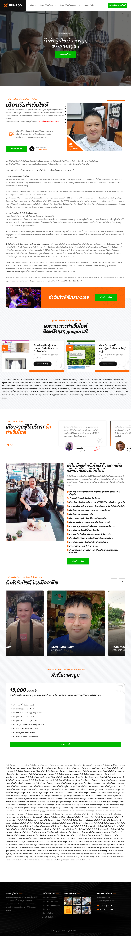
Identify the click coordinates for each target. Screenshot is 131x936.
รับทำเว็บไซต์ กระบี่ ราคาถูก (38, 764)
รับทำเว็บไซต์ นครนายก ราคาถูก (41, 774)
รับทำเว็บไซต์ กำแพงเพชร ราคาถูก (18, 768)
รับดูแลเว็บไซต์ (47, 913)
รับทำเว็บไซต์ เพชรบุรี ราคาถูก (57, 810)
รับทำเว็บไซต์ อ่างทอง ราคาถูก (91, 804)
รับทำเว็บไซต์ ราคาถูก (48, 5)
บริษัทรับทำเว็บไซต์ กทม (83, 813)
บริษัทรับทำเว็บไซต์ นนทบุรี (85, 826)
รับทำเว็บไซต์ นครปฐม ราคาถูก (66, 774)
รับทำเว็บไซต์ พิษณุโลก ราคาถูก (63, 786)
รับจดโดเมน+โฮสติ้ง (49, 897)
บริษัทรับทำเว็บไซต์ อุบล (23, 856)
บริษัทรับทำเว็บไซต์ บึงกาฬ (54, 829)
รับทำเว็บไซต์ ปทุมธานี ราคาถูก (87, 780)
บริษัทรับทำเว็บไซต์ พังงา (90, 832)
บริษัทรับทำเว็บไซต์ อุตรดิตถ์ (94, 853)
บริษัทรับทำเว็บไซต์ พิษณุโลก (58, 835)
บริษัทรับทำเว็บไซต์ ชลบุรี (53, 820)
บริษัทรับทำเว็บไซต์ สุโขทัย (47, 850)
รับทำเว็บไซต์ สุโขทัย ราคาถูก (107, 801)
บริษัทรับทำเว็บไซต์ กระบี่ (103, 813)
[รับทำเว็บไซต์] (68, 901)
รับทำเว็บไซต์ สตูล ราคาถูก (62, 795)
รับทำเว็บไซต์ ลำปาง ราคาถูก (61, 792)
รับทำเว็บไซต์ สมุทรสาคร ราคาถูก (26, 798)
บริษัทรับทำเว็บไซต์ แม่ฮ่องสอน (57, 859)
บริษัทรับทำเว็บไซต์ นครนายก (83, 823)
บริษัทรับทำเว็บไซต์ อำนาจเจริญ (47, 853)
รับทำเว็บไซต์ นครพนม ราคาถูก (91, 774)
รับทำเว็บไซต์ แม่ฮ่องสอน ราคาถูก (36, 813)
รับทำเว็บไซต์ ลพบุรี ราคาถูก (37, 792)
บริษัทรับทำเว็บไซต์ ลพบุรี (15, 841)
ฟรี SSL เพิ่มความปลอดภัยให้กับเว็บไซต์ (28, 713)
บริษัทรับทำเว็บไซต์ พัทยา (111, 832)
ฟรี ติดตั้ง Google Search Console (26, 717)
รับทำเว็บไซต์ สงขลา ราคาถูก (39, 795)
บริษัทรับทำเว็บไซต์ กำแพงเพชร (79, 817)
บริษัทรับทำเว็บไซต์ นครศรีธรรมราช (36, 826)
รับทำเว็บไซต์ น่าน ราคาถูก (111, 777)
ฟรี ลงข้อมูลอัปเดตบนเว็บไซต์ (24, 733)
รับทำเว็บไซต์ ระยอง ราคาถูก (109, 789)
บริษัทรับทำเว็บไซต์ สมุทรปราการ (51, 844)
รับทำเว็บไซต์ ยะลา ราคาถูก (16, 789)
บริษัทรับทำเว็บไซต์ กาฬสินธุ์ (54, 817)
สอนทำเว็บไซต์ (47, 917)
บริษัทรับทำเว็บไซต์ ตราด (40, 823)
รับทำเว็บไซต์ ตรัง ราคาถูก (93, 771)
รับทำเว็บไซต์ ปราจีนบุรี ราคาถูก (18, 783)
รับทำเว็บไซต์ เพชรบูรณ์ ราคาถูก (82, 810)
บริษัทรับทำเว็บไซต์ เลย (16, 859)
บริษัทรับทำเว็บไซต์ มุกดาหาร (102, 835)
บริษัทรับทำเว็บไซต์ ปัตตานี (48, 832)
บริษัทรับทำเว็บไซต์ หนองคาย (70, 850)
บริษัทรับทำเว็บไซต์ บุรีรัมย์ (75, 829)
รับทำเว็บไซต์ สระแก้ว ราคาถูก (75, 798)
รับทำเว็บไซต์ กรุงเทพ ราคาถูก (61, 764)
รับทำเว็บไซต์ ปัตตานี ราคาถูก (43, 783)
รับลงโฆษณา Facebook (51, 905)
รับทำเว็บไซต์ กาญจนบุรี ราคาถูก (86, 764)
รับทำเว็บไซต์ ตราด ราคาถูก (114, 771)
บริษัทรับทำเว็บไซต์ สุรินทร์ (26, 850)
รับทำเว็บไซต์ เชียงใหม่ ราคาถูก (32, 810)
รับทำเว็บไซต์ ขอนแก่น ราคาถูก (44, 768)
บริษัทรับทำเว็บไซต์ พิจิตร (36, 835)
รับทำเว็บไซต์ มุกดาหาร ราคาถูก (112, 786)
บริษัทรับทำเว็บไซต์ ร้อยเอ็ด (49, 838)
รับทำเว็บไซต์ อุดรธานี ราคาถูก (25, 807)
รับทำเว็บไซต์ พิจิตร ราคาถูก (39, 786)
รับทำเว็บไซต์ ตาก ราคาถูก (17, 774)
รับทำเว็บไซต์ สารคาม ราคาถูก (99, 798)
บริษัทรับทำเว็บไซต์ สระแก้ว (29, 847)
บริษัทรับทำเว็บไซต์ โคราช (80, 859)
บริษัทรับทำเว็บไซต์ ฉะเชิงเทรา (30, 820)
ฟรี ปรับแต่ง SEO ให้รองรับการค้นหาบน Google (30, 725)
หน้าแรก (33, 5)
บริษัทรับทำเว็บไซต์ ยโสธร (27, 838)
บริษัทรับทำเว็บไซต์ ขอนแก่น (102, 817)
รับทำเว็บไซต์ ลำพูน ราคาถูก (84, 792)
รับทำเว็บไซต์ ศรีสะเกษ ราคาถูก (108, 792)
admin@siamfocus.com (110, 905)
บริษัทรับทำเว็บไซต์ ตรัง (21, 823)
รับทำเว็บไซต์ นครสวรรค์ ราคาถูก (38, 777)
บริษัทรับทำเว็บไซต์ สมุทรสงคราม (77, 844)
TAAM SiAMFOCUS (52, 647)
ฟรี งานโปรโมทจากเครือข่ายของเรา (25, 736)
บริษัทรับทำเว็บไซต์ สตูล (28, 844)
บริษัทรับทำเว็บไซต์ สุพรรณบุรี (96, 847)
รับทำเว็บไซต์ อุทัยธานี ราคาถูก (74, 807)
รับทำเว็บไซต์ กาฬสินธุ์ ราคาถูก (112, 764)
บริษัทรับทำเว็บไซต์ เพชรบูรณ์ (113, 856)
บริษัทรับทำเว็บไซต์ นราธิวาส (107, 826)
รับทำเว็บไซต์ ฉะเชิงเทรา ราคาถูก (94, 768)
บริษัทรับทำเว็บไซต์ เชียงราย (44, 856)
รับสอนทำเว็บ (89, 5)
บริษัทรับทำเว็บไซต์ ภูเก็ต (80, 835)
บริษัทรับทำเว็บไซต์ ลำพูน (57, 841)
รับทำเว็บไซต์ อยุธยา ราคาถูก (67, 804)
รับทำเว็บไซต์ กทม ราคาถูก (16, 764)
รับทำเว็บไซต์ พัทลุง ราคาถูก (16, 786)
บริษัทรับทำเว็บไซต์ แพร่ (35, 859)
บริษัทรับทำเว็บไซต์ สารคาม (51, 847)
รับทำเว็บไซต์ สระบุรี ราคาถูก (51, 798)
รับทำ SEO (46, 909)
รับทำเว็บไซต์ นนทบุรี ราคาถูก (63, 777)
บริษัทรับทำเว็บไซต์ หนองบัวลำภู (95, 850)
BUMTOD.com (75, 930)
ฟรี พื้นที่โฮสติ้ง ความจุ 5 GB (23, 709)
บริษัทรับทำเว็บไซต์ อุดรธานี (71, 853)
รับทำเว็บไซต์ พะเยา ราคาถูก (66, 783)
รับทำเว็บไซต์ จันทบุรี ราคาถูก (69, 768)
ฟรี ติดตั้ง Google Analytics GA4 (25, 721)
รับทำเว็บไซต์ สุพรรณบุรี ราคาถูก (31, 801)
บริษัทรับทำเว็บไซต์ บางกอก (31, 829)
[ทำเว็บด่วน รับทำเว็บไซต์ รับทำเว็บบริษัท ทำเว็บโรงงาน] (13, 5)
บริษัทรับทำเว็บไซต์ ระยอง (92, 838)
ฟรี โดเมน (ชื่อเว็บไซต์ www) (23, 705)
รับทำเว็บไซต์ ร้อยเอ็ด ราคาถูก (62, 789)
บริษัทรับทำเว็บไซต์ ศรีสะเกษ (80, 841)
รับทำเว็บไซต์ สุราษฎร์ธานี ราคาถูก (58, 801)
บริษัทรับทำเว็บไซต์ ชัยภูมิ (95, 820)
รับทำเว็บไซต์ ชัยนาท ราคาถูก (24, 771)
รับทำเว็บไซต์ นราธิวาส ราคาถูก (88, 777)
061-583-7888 (41, 149)
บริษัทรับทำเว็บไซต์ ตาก (61, 823)
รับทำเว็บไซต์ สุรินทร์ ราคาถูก (84, 801)
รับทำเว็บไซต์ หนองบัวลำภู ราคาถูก (41, 804)
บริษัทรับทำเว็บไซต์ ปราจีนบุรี (25, 832)
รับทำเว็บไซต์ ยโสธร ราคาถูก (38, 789)
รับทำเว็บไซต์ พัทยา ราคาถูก (112, 783)
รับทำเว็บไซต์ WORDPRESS (70, 5)
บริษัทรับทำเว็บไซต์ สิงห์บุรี (74, 847)
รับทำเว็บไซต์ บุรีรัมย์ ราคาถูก (63, 780)
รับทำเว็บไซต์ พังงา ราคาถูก (89, 783)
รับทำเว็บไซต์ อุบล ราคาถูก (98, 807)
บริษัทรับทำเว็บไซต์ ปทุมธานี (97, 829)
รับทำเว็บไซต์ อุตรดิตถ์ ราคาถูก (49, 807)
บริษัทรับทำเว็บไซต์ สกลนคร (103, 841)
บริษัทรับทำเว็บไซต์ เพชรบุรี (90, 856)
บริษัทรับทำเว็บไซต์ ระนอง (71, 838)
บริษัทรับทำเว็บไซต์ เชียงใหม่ (67, 856)
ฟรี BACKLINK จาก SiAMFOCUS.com (27, 729)
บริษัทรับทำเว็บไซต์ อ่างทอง (23, 853)
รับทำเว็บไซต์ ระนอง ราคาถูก (86, 789)
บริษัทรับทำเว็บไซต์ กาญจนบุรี (31, 817)
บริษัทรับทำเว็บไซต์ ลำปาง (36, 841)
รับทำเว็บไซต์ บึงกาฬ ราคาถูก (40, 780)
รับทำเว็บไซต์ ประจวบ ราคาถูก (112, 780)
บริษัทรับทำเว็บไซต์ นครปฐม (106, 823)
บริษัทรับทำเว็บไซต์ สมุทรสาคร (103, 844)
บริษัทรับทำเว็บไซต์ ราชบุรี (113, 838)
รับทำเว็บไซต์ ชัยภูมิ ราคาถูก (47, 771)
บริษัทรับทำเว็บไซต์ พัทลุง (15, 835)
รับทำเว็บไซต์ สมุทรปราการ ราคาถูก (87, 795)
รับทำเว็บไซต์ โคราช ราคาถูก (61, 813)
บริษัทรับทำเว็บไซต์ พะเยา (69, 832)
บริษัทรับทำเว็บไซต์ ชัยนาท (74, 820)
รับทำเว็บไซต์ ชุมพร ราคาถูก (70, 771)
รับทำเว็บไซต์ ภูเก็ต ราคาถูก (87, 786)
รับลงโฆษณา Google (50, 901)
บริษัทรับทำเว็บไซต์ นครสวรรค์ (62, 826)
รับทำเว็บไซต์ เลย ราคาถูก (105, 810)
